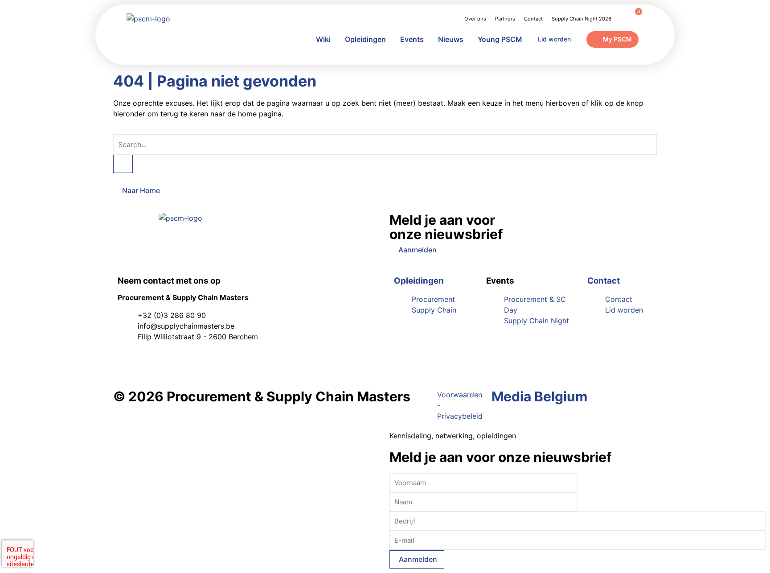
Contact (533, 19)
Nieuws (450, 39)
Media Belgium (539, 396)
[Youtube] (153, 362)
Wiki (323, 39)
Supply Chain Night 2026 (581, 19)
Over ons (475, 19)
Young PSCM (500, 39)
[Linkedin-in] (129, 362)
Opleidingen (365, 39)
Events (412, 39)
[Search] (123, 164)
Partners (505, 19)
